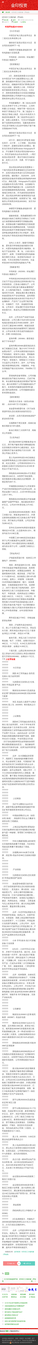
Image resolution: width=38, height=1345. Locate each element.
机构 (7, 1273)
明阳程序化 (5, 1342)
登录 (7, 1331)
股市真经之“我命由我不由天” (14, 1312)
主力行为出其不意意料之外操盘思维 (16, 1303)
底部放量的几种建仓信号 (12, 1309)
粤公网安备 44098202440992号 (22, 1342)
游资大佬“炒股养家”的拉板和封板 (15, 1321)
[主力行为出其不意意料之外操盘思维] (5, 1289)
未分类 (8, 12)
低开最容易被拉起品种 (12, 1324)
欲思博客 (32, 1340)
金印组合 (5, 1338)
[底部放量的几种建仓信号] (23, 1289)
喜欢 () (12, 1263)
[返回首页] (3, 12)
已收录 (15, 22)
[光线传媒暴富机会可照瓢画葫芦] (14, 1289)
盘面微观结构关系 (10, 1318)
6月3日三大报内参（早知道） (13, 17)
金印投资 (17, 1252)
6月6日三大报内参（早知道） (27, 1280)
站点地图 (28, 1338)
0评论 (24, 22)
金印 (14, 20)
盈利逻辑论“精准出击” (11, 1315)
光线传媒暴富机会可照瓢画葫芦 (15, 1306)
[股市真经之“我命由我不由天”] (32, 1289)
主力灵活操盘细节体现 (10, 1280)
